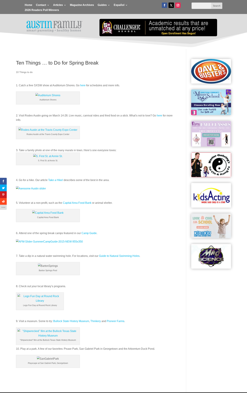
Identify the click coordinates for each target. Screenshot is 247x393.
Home (28, 5)
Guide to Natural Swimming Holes (119, 255)
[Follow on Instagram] (178, 5)
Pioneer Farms (115, 321)
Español (119, 5)
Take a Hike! (55, 180)
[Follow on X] (171, 5)
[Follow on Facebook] (164, 5)
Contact (41, 5)
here (83, 85)
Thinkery (95, 321)
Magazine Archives (82, 5)
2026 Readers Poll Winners (42, 10)
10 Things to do (24, 72)
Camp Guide (89, 233)
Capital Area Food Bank (77, 202)
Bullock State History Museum (71, 321)
